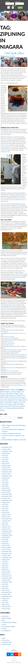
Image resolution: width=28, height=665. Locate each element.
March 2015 (6, 604)
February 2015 (6, 606)
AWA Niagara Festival (14, 358)
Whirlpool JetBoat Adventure (17, 274)
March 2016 (6, 590)
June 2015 (5, 602)
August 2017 (6, 559)
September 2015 (7, 596)
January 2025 (6, 467)
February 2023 (6, 514)
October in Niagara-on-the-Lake (11, 433)
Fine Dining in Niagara (8, 626)
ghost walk (17, 205)
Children (14, 5)
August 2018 (6, 537)
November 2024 (7, 472)
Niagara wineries (12, 400)
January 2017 (6, 574)
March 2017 (6, 570)
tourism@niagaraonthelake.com (16, 385)
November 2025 (7, 447)
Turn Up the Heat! (14, 53)
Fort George (7, 207)
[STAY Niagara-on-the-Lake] (14, 18)
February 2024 (6, 490)
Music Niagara (12, 330)
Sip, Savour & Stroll (10, 343)
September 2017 (7, 557)
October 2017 (6, 555)
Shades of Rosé (9, 344)
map (2, 123)
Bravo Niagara (17, 374)
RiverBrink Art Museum (9, 199)
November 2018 (7, 531)
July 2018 (5, 539)
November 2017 (7, 553)
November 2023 (7, 496)
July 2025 (5, 455)
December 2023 (7, 494)
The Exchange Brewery (21, 354)
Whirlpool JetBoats (11, 408)
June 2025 (5, 457)
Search (20, 7)
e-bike (7, 145)
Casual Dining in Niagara (9, 622)
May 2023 (5, 508)
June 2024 (5, 482)
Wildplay (4, 254)
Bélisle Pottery (21, 199)
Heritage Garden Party (11, 361)
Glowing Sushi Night (11, 356)
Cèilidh (8, 351)
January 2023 (6, 516)
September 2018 (7, 535)
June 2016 (5, 586)
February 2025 (6, 465)
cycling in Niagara (16, 391)
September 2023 (7, 500)
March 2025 (6, 463)
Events (4, 624)
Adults (9, 5)
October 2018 (6, 533)
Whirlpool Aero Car (8, 223)
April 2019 (5, 525)
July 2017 (5, 561)
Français (4, 628)
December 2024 (7, 469)
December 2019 (7, 518)
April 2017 (5, 568)
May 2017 (5, 565)
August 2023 (6, 502)
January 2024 (6, 492)
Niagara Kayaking (12, 305)
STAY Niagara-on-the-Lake (19, 118)
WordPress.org (6, 644)
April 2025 (5, 461)
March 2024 (6, 488)
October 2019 (6, 521)
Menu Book (8, 123)
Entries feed (5, 640)
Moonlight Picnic (11, 367)
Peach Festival (9, 341)
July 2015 (5, 600)
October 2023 (6, 498)
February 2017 (6, 572)
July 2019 (5, 523)
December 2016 (7, 576)
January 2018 (6, 549)
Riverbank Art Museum (12, 406)
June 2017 (5, 563)
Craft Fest (8, 338)
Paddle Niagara (10, 310)
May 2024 (5, 484)
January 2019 (6, 529)
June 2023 (5, 506)
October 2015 (6, 594)
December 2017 (7, 551)
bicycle (2, 145)
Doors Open (9, 372)
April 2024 (5, 486)
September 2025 (7, 451)
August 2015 (6, 598)
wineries (10, 146)
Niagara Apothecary (20, 209)
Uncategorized (6, 630)
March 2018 (6, 545)
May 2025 (5, 459)
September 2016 (7, 582)
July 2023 (5, 504)
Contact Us (14, 658)
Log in (4, 638)
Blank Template (10, 389)
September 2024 (7, 476)
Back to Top (14, 650)
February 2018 (6, 547)
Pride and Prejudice (10, 336)
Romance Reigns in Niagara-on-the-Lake (14, 439)
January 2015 (6, 608)
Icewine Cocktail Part (13, 371)
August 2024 (6, 478)
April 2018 (5, 543)
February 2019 (6, 527)
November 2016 (7, 578)
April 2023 (5, 510)
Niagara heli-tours (15, 398)
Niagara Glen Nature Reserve (7, 138)
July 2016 (5, 584)
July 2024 (5, 480)
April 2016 (5, 588)
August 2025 (6, 453)
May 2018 (5, 541)
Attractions (5, 616)
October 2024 (6, 474)
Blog (17, 389)
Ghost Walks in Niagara (12, 393)
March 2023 (6, 512)
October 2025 (6, 449)
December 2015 (7, 592)
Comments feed (6, 642)
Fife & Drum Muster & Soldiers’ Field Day (17, 349)
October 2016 (6, 580)
